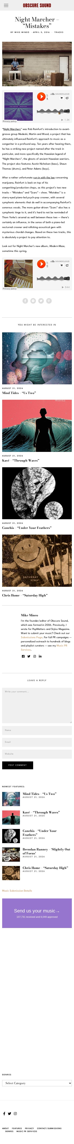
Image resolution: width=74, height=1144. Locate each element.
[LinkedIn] (40, 656)
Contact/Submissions (49, 1128)
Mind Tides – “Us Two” (19, 393)
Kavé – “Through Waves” (20, 460)
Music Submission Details (17, 891)
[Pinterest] (49, 301)
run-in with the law (44, 177)
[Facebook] (25, 301)
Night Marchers (12, 129)
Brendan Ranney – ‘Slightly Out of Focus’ (46, 851)
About (5, 1128)
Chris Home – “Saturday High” (25, 595)
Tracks (59, 32)
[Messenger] (33, 301)
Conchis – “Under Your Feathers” (27, 528)
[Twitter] (41, 301)
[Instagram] (34, 656)
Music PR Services (27, 1131)
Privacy (29, 1128)
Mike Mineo (22, 32)
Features (17, 1128)
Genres (9, 1131)
